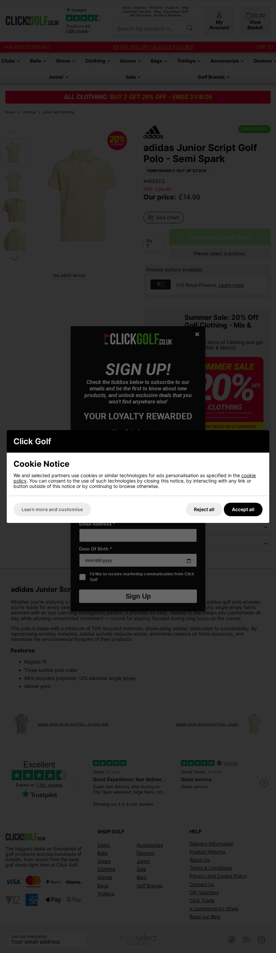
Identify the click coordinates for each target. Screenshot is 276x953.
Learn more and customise (52, 509)
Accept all (243, 509)
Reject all (204, 509)
